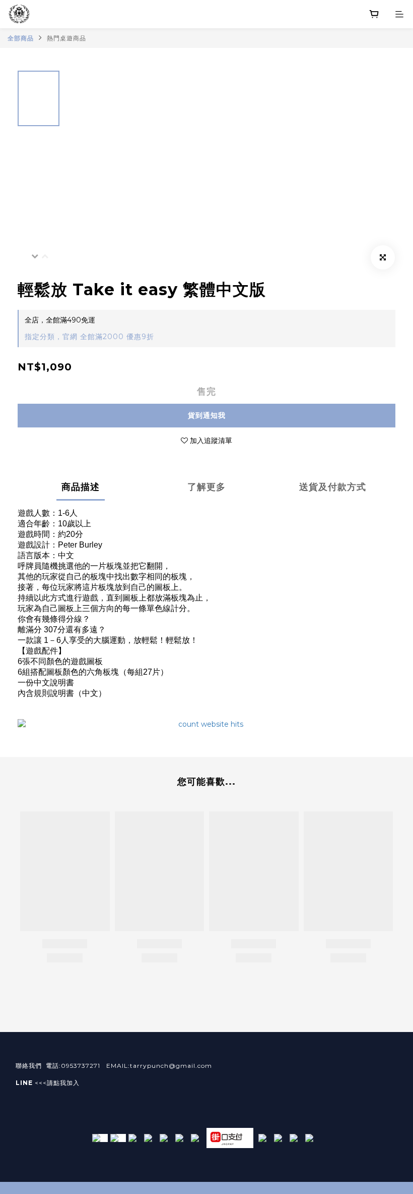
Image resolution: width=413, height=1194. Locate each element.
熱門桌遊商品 (66, 38)
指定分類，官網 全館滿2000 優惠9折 (89, 336)
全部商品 (21, 38)
